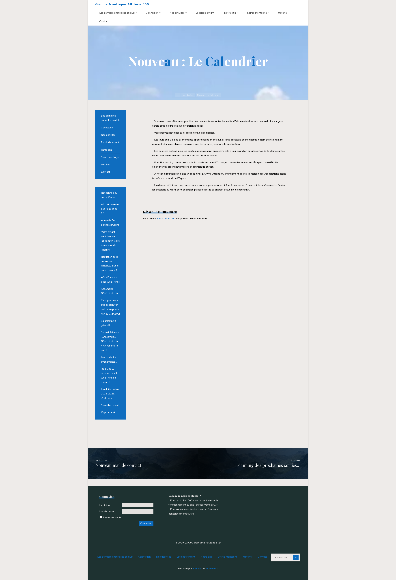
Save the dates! (109, 405)
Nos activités (108, 134)
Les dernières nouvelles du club (110, 118)
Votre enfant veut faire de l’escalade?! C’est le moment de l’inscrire (110, 240)
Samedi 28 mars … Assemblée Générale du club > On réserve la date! (110, 341)
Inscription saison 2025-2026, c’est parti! (110, 394)
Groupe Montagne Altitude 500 (122, 4)
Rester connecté (112, 517)
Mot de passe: (107, 511)
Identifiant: (105, 505)
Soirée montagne (110, 157)
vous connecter (165, 218)
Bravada (197, 568)
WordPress (211, 568)
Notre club (106, 149)
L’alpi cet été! (108, 412)
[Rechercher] (296, 557)
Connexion (107, 127)
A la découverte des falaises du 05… (110, 209)
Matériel (105, 164)
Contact (105, 171)
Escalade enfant (110, 142)
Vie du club (188, 95)
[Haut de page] (384, 568)
